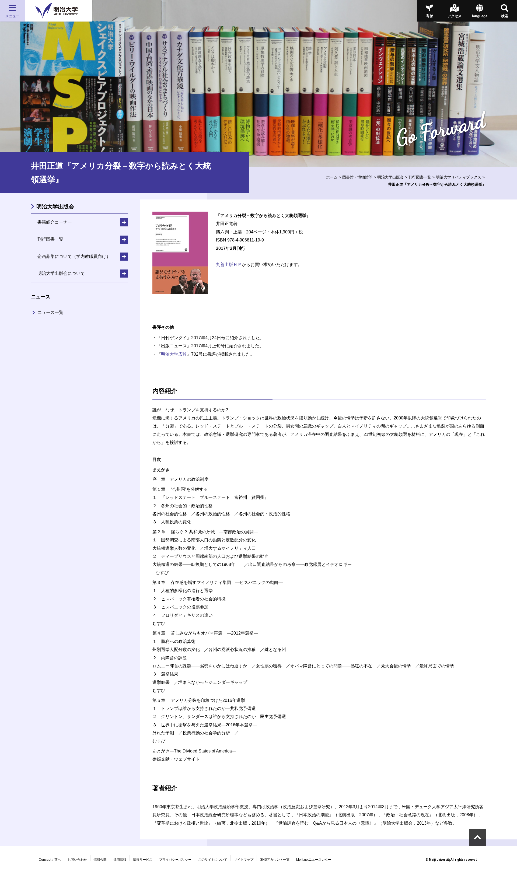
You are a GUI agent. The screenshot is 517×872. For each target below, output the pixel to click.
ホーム (331, 177)
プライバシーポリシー (175, 859)
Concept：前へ (50, 859)
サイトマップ (243, 859)
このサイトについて (212, 859)
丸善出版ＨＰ (229, 264)
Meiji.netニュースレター (313, 859)
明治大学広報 (174, 354)
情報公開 (100, 859)
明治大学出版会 (390, 177)
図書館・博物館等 (357, 177)
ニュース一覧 (50, 312)
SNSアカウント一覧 (274, 859)
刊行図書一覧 (419, 177)
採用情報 (119, 859)
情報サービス (142, 859)
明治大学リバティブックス (458, 177)
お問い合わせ (77, 859)
